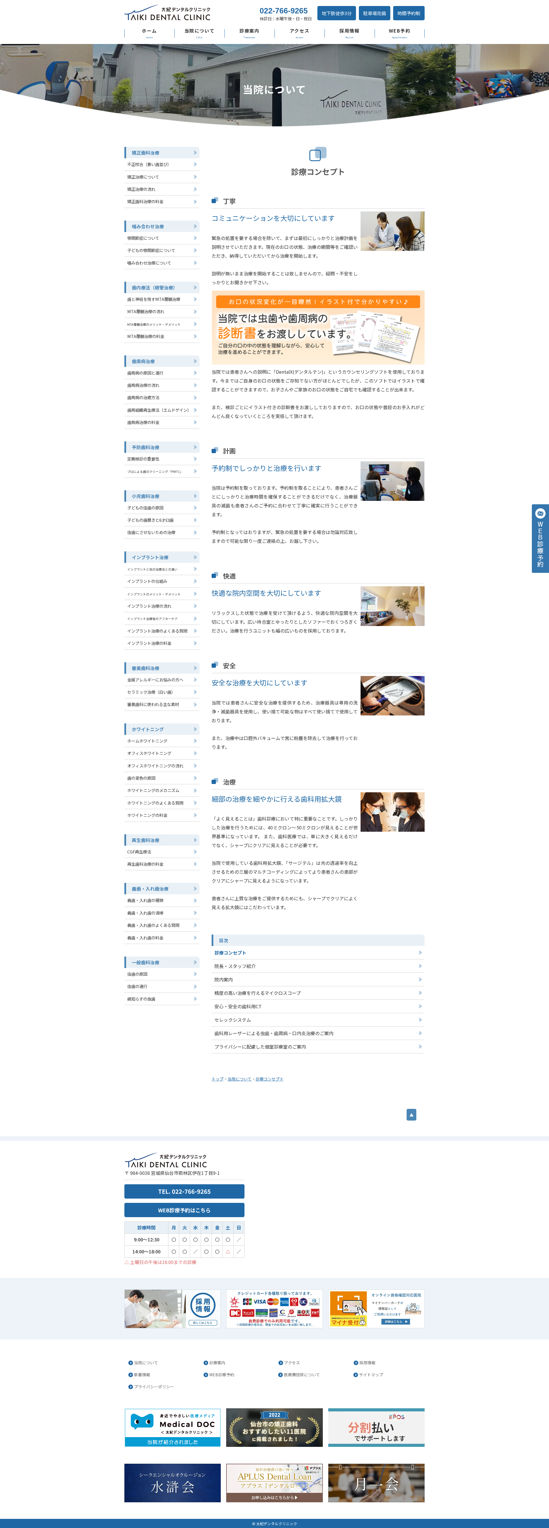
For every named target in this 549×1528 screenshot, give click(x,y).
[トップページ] (185, 12)
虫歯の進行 (137, 986)
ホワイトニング (148, 729)
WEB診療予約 (221, 1375)
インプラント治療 (150, 557)
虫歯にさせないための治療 (151, 532)
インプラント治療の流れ (149, 606)
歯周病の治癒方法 (143, 397)
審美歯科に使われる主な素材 (153, 704)
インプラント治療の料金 (149, 643)
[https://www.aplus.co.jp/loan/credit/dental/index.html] (274, 1483)
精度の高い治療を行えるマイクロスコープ (257, 992)
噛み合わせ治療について (149, 263)
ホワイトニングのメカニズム (153, 790)
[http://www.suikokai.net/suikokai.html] (172, 1483)
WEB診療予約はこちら (184, 1210)
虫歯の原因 (137, 974)
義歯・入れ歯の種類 (145, 900)
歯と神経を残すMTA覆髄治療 (153, 299)
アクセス (299, 30)
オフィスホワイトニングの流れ (155, 766)
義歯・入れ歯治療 (150, 888)
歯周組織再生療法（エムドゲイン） (159, 410)
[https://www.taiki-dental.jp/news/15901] (376, 1309)
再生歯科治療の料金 (145, 864)
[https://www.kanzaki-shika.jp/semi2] (376, 1483)
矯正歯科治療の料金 (145, 201)
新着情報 (142, 1375)
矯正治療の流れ (141, 189)
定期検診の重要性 (143, 459)
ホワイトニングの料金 (147, 815)
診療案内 (249, 30)
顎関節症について (143, 238)
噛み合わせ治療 (148, 226)
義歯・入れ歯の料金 (145, 938)
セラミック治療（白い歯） (151, 692)
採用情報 (349, 30)
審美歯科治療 (145, 668)
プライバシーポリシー (154, 1387)
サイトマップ (371, 1375)
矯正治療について (143, 177)
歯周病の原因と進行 (145, 373)
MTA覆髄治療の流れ (145, 311)
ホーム (149, 30)
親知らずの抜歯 (141, 999)
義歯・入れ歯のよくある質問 (153, 925)
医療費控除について (302, 1375)
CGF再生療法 (139, 852)
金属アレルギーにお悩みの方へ (155, 680)
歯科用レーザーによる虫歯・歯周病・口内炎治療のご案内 (273, 1033)
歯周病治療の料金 (143, 422)
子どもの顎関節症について (151, 250)
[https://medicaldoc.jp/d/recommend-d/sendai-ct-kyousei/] (274, 1427)
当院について (199, 30)
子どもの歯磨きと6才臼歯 (150, 520)
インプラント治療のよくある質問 (157, 631)
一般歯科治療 (145, 962)
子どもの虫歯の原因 (145, 508)
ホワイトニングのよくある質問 (155, 803)
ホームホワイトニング (147, 741)
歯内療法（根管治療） (155, 287)
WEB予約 (400, 30)
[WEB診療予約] (540, 538)
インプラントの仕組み (147, 581)
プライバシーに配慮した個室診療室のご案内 (260, 1046)
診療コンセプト (230, 952)
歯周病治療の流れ (143, 385)
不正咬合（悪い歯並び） (149, 164)
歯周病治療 (143, 361)
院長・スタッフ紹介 (235, 966)
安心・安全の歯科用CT (238, 1006)
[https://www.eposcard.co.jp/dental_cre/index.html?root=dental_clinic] (376, 1427)
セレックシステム (232, 1019)
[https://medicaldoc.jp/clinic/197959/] (172, 1427)
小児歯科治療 (145, 496)
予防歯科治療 (145, 447)
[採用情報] (172, 1309)
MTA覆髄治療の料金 (145, 336)
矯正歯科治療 (145, 152)
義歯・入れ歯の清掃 (145, 913)
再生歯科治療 (145, 840)
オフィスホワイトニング (149, 753)
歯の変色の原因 (141, 778)
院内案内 (223, 979)
